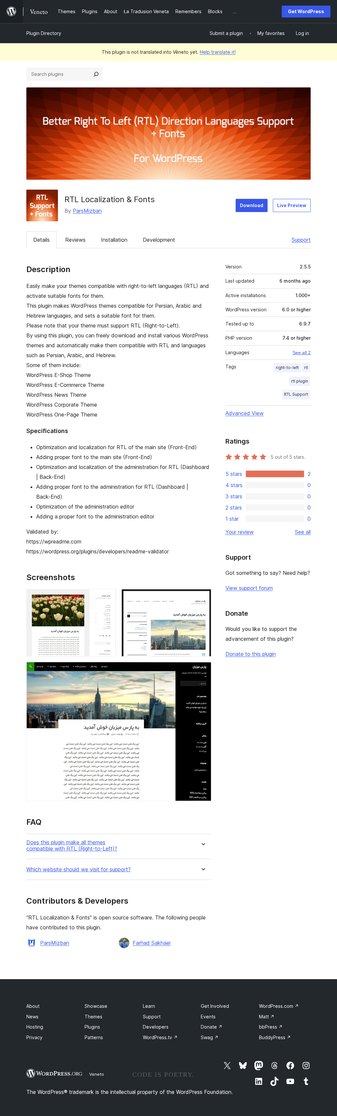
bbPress (271, 1027)
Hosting (34, 1027)
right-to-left (287, 367)
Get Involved (215, 1006)
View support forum (249, 588)
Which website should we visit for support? (78, 869)
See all (303, 532)
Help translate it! (218, 52)
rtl (306, 367)
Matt (266, 1016)
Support (301, 239)
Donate (211, 1027)
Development (159, 239)
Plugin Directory (43, 33)
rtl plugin (299, 381)
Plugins (92, 1027)
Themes (93, 1016)
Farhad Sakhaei (151, 943)
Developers (155, 1027)
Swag (210, 1037)
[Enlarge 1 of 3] (107, 598)
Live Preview (291, 205)
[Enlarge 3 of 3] (202, 670)
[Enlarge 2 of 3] (202, 598)
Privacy (34, 1037)
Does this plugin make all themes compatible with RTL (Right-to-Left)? (71, 845)
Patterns (94, 1037)
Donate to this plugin (250, 654)
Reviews (75, 239)
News (32, 1016)
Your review (239, 532)
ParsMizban (87, 210)
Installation (114, 239)
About (32, 1006)
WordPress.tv (160, 1037)
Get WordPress (306, 11)
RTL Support (296, 394)
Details (41, 239)
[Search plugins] (96, 74)
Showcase (96, 1006)
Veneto (96, 1074)
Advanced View (244, 413)
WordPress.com (279, 1006)
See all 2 (302, 352)
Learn (149, 1006)
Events (208, 1016)
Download (251, 205)
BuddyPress (275, 1037)
